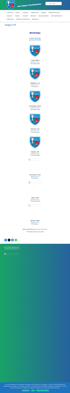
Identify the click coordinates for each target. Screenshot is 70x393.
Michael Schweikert (41, 229)
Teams (17, 12)
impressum (35, 19)
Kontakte (26, 12)
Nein (33, 390)
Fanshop (25, 16)
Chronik (9, 16)
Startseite (10, 12)
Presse (17, 16)
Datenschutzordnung (23, 19)
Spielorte (33, 16)
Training (43, 12)
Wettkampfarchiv (56, 16)
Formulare (10, 19)
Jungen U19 (10, 25)
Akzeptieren (25, 390)
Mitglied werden (43, 16)
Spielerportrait (35, 62)
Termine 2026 (34, 12)
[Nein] (68, 387)
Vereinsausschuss (54, 12)
